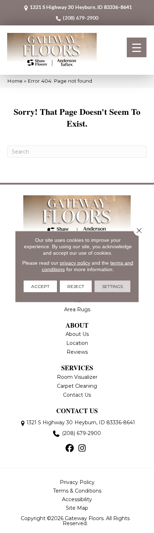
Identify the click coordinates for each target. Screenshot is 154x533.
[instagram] (82, 448)
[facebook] (69, 448)
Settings (112, 286)
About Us (77, 334)
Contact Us (77, 395)
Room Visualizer (77, 377)
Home (15, 81)
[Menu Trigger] (136, 47)
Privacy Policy (77, 482)
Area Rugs (77, 309)
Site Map (77, 507)
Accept (40, 286)
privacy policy (75, 263)
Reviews (77, 352)
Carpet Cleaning (77, 386)
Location (77, 343)
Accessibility (77, 499)
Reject (75, 286)
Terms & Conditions (77, 490)
